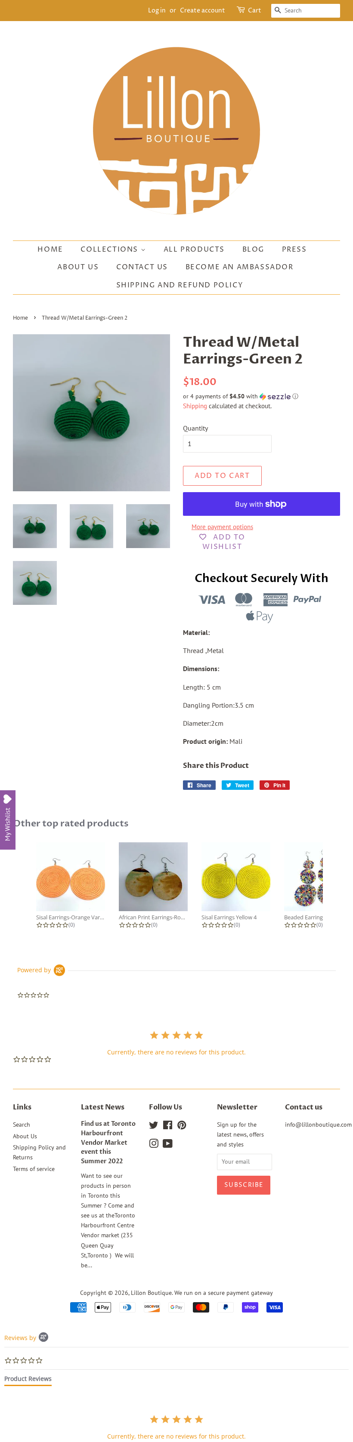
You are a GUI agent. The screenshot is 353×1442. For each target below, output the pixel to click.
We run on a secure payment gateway (223, 1293)
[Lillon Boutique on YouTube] (168, 1145)
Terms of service (34, 1169)
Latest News (102, 1107)
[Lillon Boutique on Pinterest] (181, 1127)
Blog (253, 249)
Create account (202, 10)
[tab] (28, 1380)
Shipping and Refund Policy (180, 285)
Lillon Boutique (151, 1293)
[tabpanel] (176, 1427)
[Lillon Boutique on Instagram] (153, 1145)
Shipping (195, 406)
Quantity (195, 428)
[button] (261, 396)
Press (294, 249)
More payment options (222, 527)
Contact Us (142, 267)
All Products (194, 249)
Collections (110, 249)
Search (21, 1124)
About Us (78, 267)
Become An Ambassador (240, 267)
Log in (157, 10)
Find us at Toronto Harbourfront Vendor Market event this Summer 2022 (108, 1142)
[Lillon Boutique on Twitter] (153, 1127)
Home (50, 249)
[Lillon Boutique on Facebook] (168, 1127)
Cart (254, 10)
